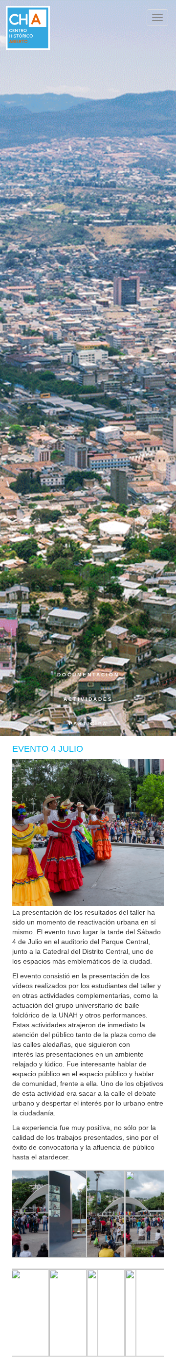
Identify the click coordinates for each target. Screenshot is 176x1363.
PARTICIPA (88, 723)
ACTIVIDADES (88, 699)
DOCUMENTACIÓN (88, 674)
